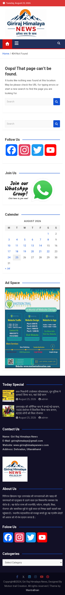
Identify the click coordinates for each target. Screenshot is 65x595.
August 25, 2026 (27, 399)
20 (32, 251)
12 (24, 245)
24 (9, 257)
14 (40, 245)
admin (44, 399)
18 (17, 251)
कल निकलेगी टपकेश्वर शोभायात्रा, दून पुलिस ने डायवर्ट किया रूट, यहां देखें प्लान (38, 393)
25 (17, 257)
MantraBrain (32, 590)
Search (56, 101)
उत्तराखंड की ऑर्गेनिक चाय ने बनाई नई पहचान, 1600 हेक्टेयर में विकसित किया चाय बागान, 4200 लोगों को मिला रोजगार (38, 410)
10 (9, 245)
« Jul (7, 268)
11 (17, 245)
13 (32, 245)
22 (48, 251)
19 (24, 251)
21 (40, 251)
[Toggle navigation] (16, 43)
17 (9, 251)
